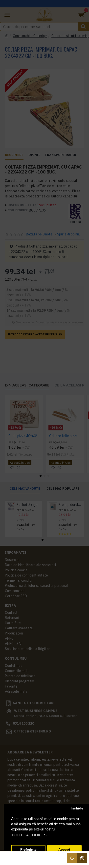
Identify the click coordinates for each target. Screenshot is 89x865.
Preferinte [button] (28, 849)
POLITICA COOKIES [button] (29, 835)
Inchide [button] (77, 808)
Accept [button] (64, 849)
